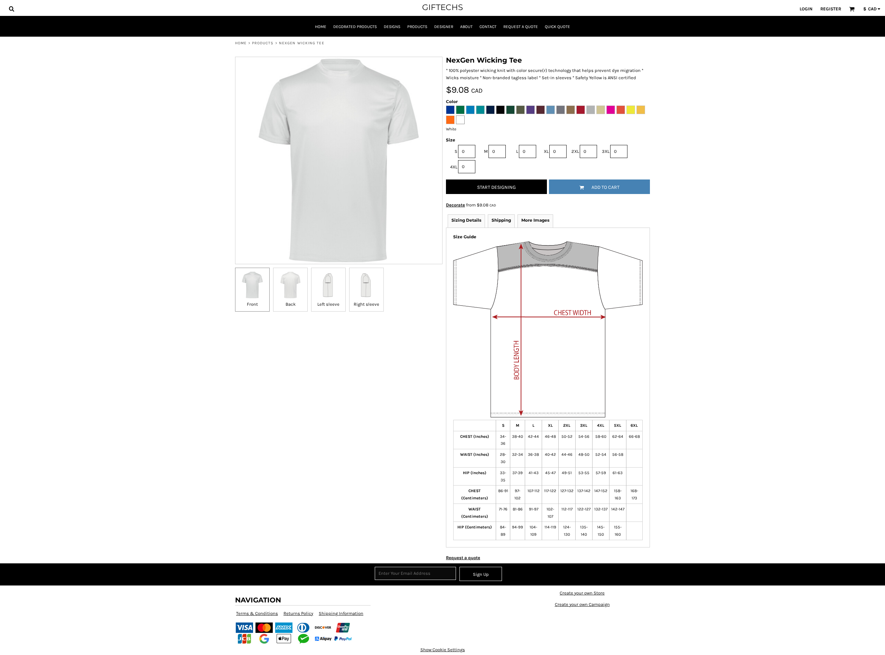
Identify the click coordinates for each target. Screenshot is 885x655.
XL (546, 151)
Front (252, 304)
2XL (575, 151)
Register (830, 8)
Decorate (455, 204)
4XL (453, 166)
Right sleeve (366, 304)
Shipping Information (341, 613)
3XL (605, 151)
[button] (11, 8)
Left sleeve (328, 304)
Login (806, 8)
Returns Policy (298, 613)
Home (240, 43)
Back (291, 304)
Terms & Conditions (257, 613)
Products (263, 43)
